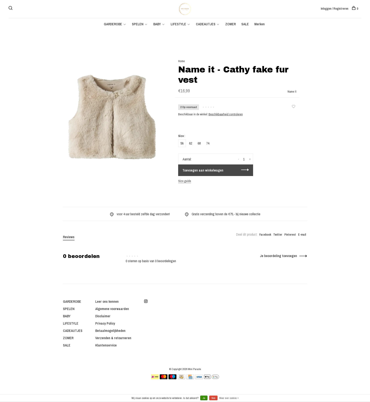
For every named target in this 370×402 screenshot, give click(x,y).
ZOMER (230, 24)
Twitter (277, 234)
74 (207, 143)
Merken (259, 24)
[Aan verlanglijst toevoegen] (293, 106)
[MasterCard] (164, 378)
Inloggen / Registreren (334, 9)
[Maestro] (172, 378)
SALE (245, 24)
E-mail (302, 234)
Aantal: (187, 159)
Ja (204, 398)
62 (190, 143)
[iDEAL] (155, 378)
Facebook (265, 234)
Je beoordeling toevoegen (278, 255)
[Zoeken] (11, 9)
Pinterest (290, 234)
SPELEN (137, 24)
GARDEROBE (113, 24)
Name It (292, 91)
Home (181, 61)
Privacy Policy (105, 323)
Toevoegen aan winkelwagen (202, 170)
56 (182, 143)
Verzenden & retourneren (113, 338)
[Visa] (199, 378)
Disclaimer (102, 316)
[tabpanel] (112, 116)
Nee (213, 398)
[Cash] (181, 378)
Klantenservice (106, 345)
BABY (157, 24)
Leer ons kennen (107, 301)
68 (199, 143)
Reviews (69, 237)
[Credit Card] (190, 378)
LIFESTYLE (178, 24)
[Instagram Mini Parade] (146, 301)
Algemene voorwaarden (112, 308)
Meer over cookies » (229, 398)
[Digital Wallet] (211, 378)
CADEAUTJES (206, 24)
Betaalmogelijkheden (110, 330)
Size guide (184, 181)
